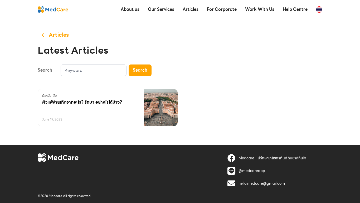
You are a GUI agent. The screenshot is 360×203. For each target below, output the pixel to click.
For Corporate (222, 9)
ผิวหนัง (46, 95)
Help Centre (295, 9)
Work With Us (259, 9)
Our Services (161, 9)
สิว (55, 95)
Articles (190, 9)
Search (140, 70)
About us (130, 9)
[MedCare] (53, 9)
